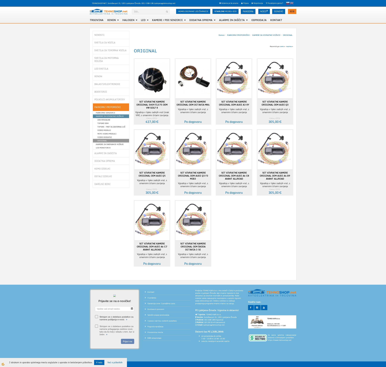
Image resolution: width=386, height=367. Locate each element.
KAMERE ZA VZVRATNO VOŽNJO (110, 116)
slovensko (288, 3)
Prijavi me (127, 341)
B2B (292, 11)
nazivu (289, 46)
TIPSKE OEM (103, 123)
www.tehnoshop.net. (204, 300)
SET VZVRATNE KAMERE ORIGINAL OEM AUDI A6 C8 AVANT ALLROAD (234, 175)
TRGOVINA (96, 20)
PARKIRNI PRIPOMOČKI (238, 35)
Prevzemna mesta (155, 332)
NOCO (264, 11)
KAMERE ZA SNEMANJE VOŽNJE (110, 144)
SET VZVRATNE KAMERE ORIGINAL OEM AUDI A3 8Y (234, 103)
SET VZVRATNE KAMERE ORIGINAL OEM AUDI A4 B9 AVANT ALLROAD (275, 175)
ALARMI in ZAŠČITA (232, 20)
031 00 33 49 (209, 322)
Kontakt (276, 20)
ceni (282, 46)
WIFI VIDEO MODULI (106, 133)
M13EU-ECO (225, 11)
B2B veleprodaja (154, 338)
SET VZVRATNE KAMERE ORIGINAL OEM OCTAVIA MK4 (193, 103)
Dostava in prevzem (155, 309)
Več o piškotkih (114, 362)
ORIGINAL (102, 140)
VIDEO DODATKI (104, 137)
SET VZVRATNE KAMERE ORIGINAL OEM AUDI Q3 (275, 103)
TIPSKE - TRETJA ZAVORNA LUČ (111, 126)
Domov (222, 35)
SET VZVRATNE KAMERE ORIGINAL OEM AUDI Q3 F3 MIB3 (193, 175)
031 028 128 (209, 319)
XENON (111, 20)
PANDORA (248, 11)
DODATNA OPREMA (200, 20)
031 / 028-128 (147, 3)
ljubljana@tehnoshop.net (164, 3)
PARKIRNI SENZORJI (105, 112)
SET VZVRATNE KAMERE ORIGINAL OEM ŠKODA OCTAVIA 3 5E (193, 246)
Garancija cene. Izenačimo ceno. (161, 303)
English (291, 3)
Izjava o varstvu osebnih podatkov (162, 320)
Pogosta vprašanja (155, 326)
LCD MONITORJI (103, 147)
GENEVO (278, 11)
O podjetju (151, 297)
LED (143, 20)
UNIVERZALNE (103, 119)
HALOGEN (128, 20)
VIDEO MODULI (104, 130)
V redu (99, 362)
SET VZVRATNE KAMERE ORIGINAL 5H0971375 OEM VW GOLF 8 (152, 104)
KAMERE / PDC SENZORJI (167, 20)
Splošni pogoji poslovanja (158, 314)
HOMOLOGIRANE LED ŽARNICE (193, 11)
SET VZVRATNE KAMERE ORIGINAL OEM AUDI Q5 (152, 174)
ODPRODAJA (259, 20)
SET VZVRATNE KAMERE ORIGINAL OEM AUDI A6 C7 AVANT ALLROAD (152, 246)
